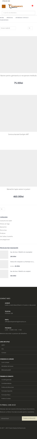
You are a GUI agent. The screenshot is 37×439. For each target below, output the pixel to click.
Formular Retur (5, 395)
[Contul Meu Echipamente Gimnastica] (29, 7)
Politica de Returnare (7, 387)
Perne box (3, 230)
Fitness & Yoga (5, 224)
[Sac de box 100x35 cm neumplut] (4, 255)
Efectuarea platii (6, 370)
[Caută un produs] (31, 13)
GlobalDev (24, 333)
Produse (2, 233)
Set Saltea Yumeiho (6, 236)
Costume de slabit (6, 221)
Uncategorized (5, 239)
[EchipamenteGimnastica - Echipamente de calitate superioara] (16, 6)
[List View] (36, 28)
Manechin (3, 227)
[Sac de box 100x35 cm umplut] (4, 274)
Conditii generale (6, 380)
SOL (2, 349)
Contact (3, 352)
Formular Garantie (6, 391)
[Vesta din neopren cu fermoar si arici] (4, 264)
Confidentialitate (6, 383)
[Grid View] (34, 28)
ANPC (3, 345)
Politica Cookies (6, 398)
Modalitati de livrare (7, 366)
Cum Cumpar (5, 362)
